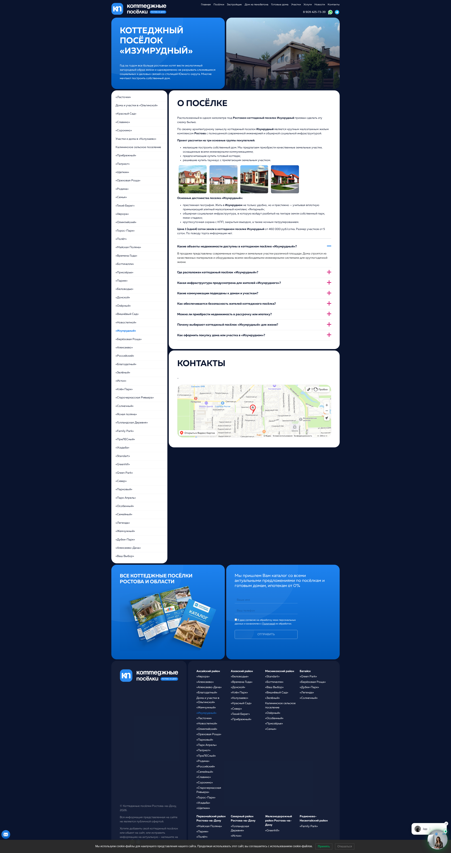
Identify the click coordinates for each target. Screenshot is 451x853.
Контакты (334, 4)
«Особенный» (125, 506)
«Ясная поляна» (126, 414)
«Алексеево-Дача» (128, 548)
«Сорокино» (124, 130)
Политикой (268, 624)
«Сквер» (121, 481)
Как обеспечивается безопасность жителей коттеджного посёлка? (226, 303)
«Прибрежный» (126, 155)
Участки (296, 4)
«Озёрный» (123, 305)
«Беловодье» (124, 289)
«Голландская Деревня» (132, 422)
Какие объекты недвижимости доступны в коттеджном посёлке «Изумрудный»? (237, 246)
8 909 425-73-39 (314, 12)
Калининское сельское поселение (138, 147)
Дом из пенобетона (256, 4)
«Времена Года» (126, 255)
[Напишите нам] (5, 834)
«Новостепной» (126, 322)
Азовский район (242, 671)
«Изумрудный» (126, 331)
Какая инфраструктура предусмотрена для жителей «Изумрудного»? (229, 283)
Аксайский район (208, 671)
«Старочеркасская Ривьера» (135, 397)
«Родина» (122, 189)
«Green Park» (124, 473)
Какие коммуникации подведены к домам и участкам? (217, 293)
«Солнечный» (125, 406)
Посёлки (219, 4)
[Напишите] (337, 12)
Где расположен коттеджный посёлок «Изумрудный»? (217, 272)
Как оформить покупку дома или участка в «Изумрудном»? (221, 335)
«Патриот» (123, 164)
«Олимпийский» (126, 222)
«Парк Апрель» (126, 498)
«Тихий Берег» (125, 205)
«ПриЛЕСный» (125, 439)
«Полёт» (121, 239)
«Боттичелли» (125, 264)
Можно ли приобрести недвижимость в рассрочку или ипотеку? (224, 314)
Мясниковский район (279, 671)
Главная (206, 4)
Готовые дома (279, 4)
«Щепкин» (122, 172)
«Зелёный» (123, 372)
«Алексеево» (124, 347)
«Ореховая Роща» (128, 180)
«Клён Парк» (124, 389)
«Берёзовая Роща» (129, 339)
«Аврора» (122, 214)
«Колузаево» (239, 698)
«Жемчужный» (125, 531)
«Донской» (123, 297)
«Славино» (123, 122)
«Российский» (125, 356)
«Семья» (121, 197)
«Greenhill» (123, 464)
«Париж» (122, 280)
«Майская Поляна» (128, 247)
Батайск (305, 671)
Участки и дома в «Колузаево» (136, 139)
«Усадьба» (122, 447)
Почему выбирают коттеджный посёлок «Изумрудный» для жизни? (227, 324)
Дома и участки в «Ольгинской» (137, 105)
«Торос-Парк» (125, 230)
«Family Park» (125, 431)
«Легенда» (123, 523)
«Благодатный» (126, 364)
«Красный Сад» (126, 113)
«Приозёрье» (124, 272)
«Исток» (121, 381)
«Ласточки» (123, 97)
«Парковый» (124, 489)
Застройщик (234, 4)
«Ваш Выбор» (125, 556)
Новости (319, 4)
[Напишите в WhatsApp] (330, 12)
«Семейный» (124, 514)
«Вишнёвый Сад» (127, 314)
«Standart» (123, 456)
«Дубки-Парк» (125, 539)
